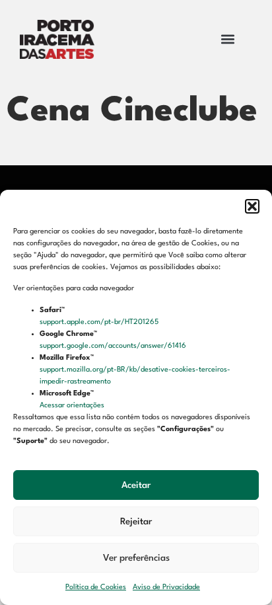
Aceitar (136, 485)
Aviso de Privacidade (166, 587)
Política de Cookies (95, 587)
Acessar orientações (73, 405)
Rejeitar (136, 521)
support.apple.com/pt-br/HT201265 (100, 322)
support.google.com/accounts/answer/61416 (114, 346)
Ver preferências (136, 558)
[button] (252, 206)
